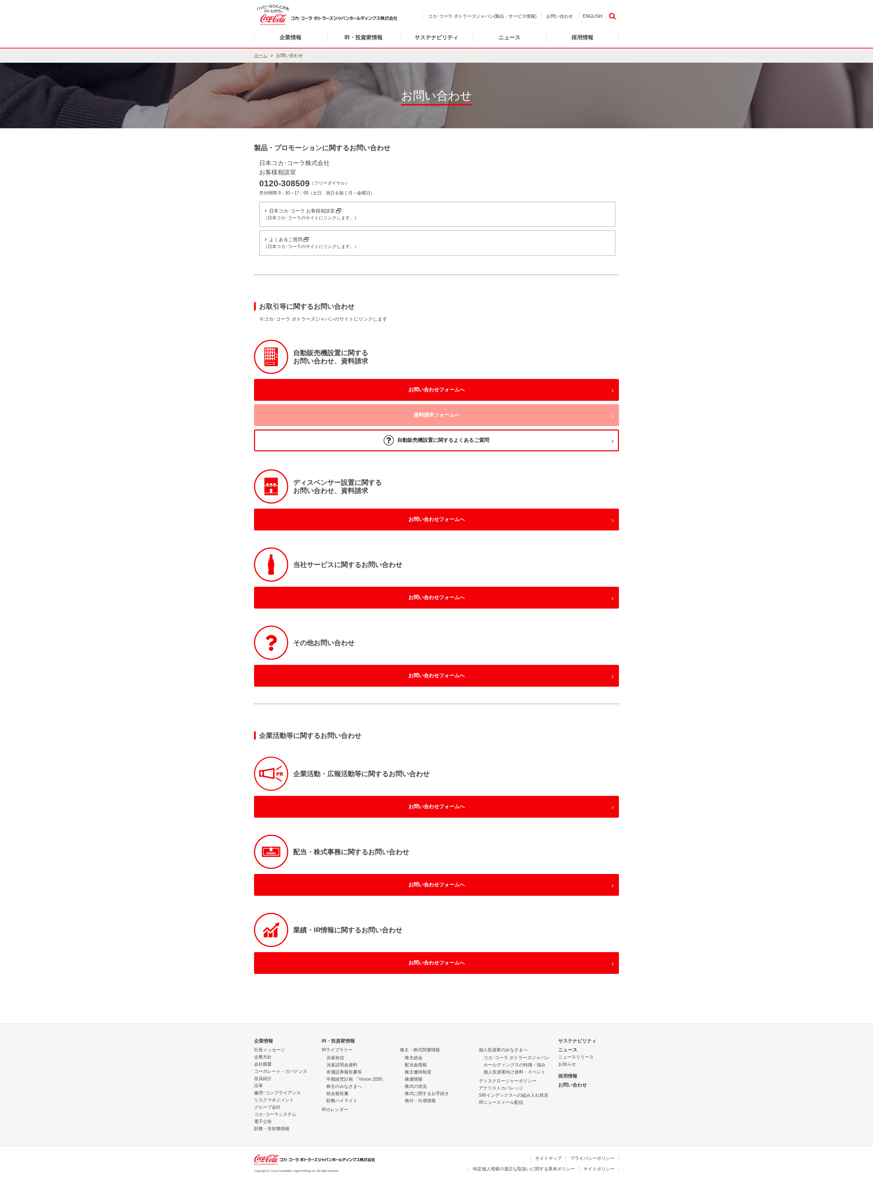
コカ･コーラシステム (275, 1114)
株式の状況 (416, 1086)
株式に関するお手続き (427, 1093)
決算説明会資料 (341, 1064)
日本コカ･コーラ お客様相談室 (302, 211)
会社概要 (263, 1064)
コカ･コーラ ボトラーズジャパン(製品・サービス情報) (482, 16)
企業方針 (263, 1057)
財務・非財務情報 (272, 1128)
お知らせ (567, 1064)
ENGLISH (592, 16)
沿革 (258, 1085)
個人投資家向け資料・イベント (515, 1072)
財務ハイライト (341, 1100)
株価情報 (414, 1079)
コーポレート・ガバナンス (280, 1071)
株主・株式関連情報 (420, 1049)
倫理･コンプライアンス (277, 1092)
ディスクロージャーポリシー (507, 1080)
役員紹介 (263, 1078)
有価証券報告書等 (344, 1072)
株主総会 (414, 1057)
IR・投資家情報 (338, 1041)
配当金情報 (416, 1064)
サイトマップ (548, 1158)
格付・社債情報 (420, 1100)
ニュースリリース (576, 1057)
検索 (612, 16)
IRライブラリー (337, 1049)
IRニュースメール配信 (501, 1102)
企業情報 (290, 37)
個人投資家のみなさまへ (503, 1049)
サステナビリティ (577, 1041)
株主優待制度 (418, 1072)
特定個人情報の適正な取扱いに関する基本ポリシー (524, 1168)
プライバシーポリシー (592, 1158)
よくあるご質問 (285, 239)
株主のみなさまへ (344, 1086)
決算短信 (335, 1057)
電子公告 (263, 1121)
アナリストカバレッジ (501, 1088)
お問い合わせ (559, 16)
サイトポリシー (599, 1168)
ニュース (509, 37)
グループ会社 (267, 1107)
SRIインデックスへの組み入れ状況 (513, 1095)
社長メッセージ (269, 1049)
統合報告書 (337, 1093)
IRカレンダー (335, 1109)
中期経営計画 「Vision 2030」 (356, 1079)
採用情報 (567, 1076)
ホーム (260, 55)
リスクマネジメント (274, 1100)
